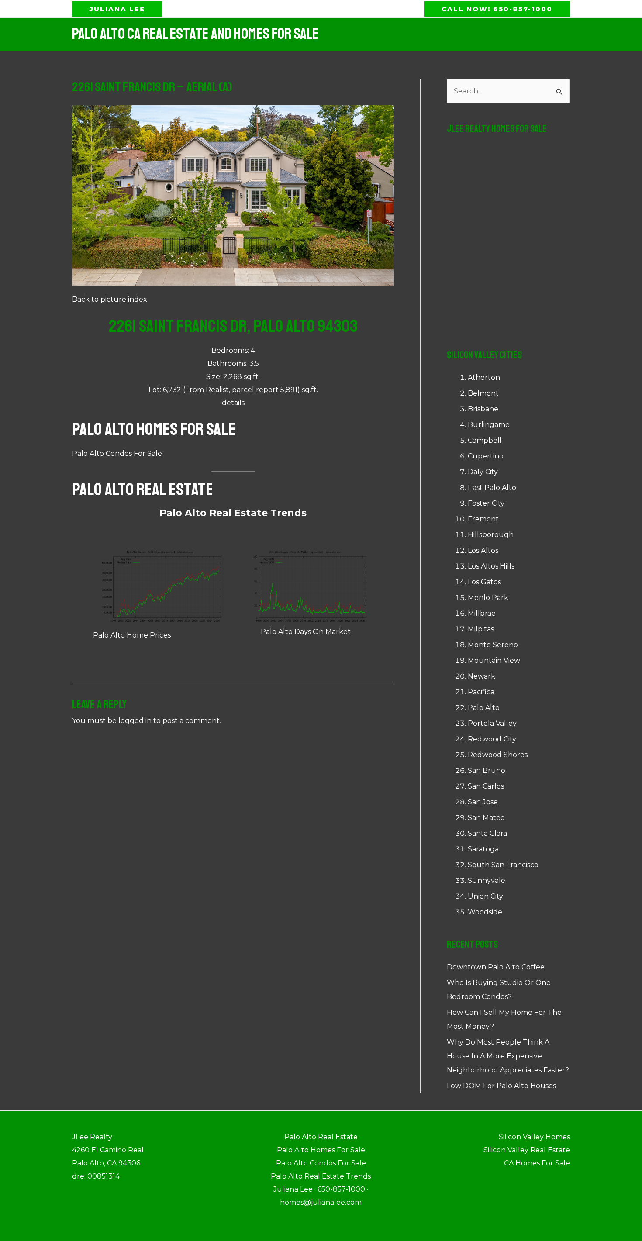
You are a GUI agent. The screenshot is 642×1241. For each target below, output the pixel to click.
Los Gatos (484, 582)
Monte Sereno (493, 645)
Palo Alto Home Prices (132, 635)
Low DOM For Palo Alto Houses (501, 1086)
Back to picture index (109, 299)
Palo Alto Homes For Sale (154, 429)
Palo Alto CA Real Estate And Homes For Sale (195, 34)
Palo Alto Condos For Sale (117, 453)
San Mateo (486, 818)
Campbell (485, 440)
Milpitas (481, 629)
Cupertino (486, 456)
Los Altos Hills (491, 566)
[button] (117, 9)
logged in (135, 721)
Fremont (483, 519)
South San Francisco (503, 865)
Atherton (484, 377)
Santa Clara (487, 833)
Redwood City (492, 739)
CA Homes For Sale (537, 1163)
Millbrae (482, 613)
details (233, 403)
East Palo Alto (492, 487)
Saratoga (483, 849)
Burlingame (489, 425)
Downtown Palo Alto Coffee (496, 967)
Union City (485, 896)
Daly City (483, 472)
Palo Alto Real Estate (142, 489)
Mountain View (494, 660)
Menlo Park (488, 597)
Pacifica (481, 692)
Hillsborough (491, 535)
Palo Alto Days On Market (306, 631)
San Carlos (486, 786)
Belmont (483, 393)
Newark (481, 676)
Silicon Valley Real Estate (526, 1150)
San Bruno (486, 770)
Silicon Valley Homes (534, 1137)
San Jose (483, 802)
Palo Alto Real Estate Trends (233, 513)
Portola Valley (492, 723)
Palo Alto (484, 707)
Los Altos (483, 550)
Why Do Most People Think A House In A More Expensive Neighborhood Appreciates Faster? (508, 1056)
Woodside (485, 912)
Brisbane (483, 409)
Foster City (486, 503)
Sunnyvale (486, 880)
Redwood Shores (498, 755)
